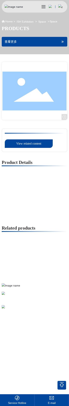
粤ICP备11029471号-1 (14, 375)
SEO (4, 379)
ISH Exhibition (25, 21)
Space (42, 21)
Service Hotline (17, 402)
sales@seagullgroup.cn (23, 309)
